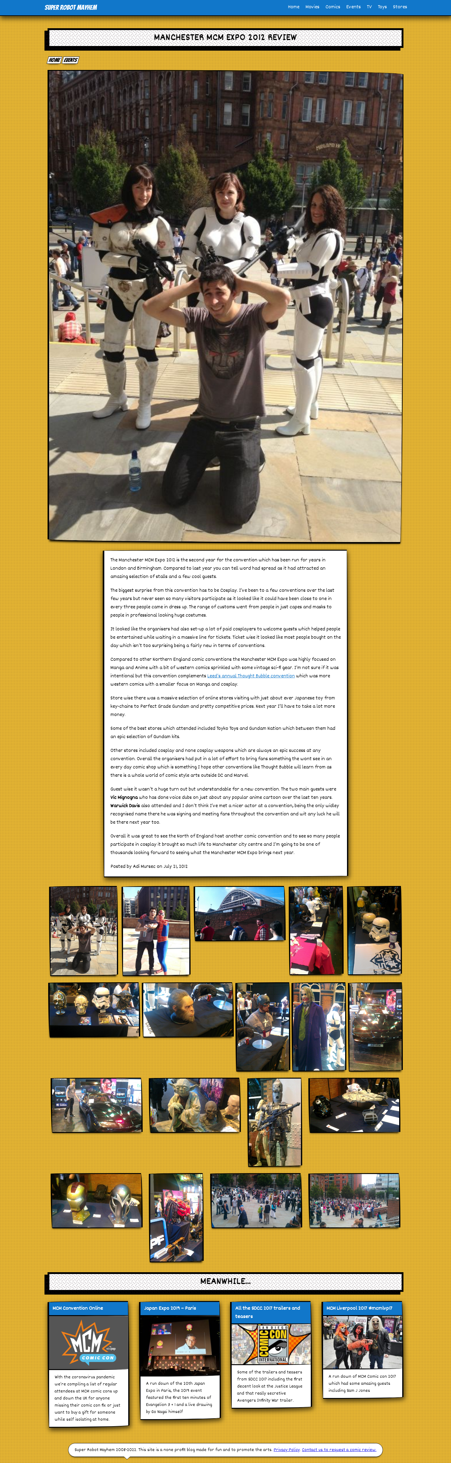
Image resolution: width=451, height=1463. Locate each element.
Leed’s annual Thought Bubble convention (251, 676)
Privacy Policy (287, 1449)
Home (293, 7)
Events (353, 7)
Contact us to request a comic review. (339, 1449)
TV (369, 7)
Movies (312, 7)
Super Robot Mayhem (70, 7)
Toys (382, 7)
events (71, 60)
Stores (400, 7)
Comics (333, 7)
